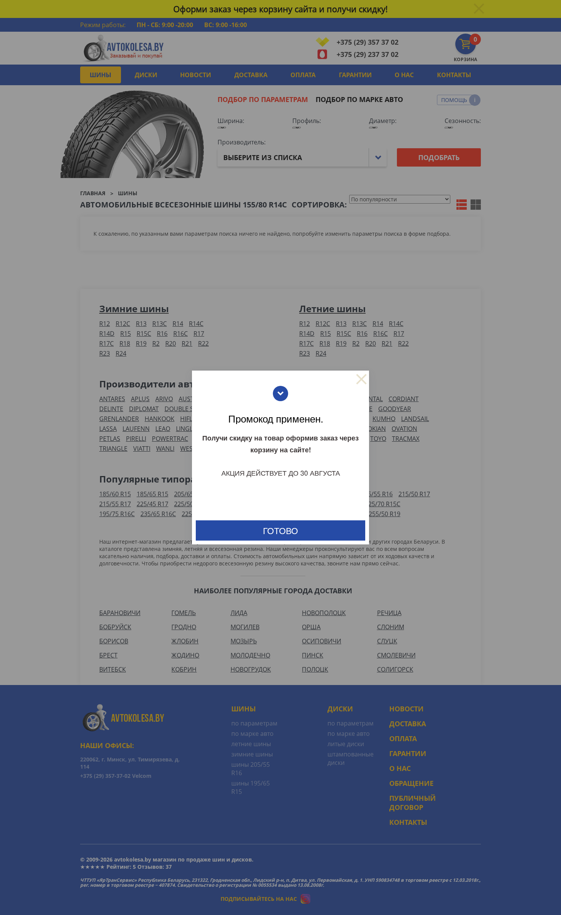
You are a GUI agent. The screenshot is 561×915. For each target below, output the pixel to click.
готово (280, 530)
